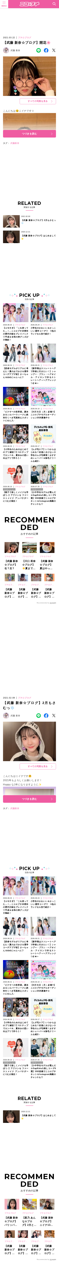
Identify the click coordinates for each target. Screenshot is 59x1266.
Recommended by (43, 603)
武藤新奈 (14, 143)
